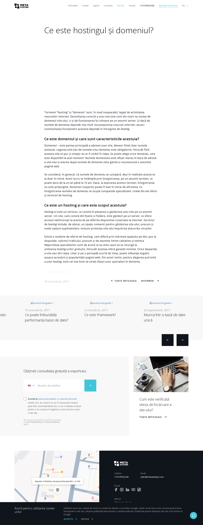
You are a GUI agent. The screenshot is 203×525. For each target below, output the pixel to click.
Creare (85, 5)
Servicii (132, 5)
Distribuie (147, 280)
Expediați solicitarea (168, 5)
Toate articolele (125, 280)
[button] (168, 340)
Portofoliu (73, 5)
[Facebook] (116, 489)
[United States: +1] (31, 385)
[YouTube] (133, 489)
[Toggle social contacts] (193, 515)
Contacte (108, 5)
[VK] (139, 489)
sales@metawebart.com (151, 476)
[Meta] (20, 6)
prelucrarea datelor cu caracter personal (57, 398)
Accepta (68, 519)
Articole (120, 5)
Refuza (85, 519)
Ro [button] (183, 5)
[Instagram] (121, 489)
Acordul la (52, 398)
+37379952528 (147, 5)
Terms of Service (53, 422)
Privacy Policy (35, 422)
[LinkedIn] (127, 489)
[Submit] (90, 385)
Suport (96, 5)
